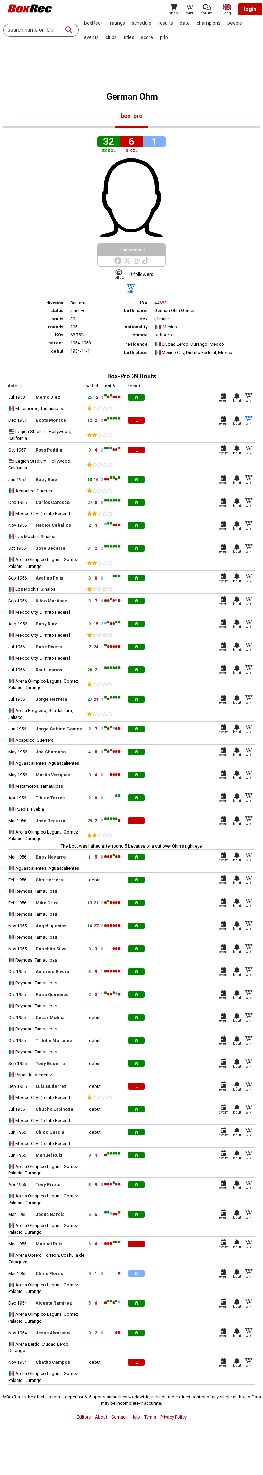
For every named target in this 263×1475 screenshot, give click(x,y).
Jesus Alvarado (53, 1332)
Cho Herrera (49, 879)
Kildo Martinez (51, 600)
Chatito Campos (53, 1362)
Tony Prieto (48, 1184)
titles (129, 37)
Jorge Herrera (51, 699)
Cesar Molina (50, 1017)
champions (209, 23)
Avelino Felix (49, 578)
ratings (117, 23)
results (165, 23)
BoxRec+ (93, 23)
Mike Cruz (47, 902)
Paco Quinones (52, 994)
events (91, 37)
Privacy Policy (173, 1417)
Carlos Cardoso (53, 502)
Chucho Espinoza (54, 1109)
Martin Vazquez (53, 774)
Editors (84, 1417)
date (185, 23)
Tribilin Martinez (54, 1040)
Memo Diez (48, 397)
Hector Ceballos (53, 525)
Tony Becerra (50, 1063)
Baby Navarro (51, 857)
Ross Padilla (49, 450)
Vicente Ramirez (54, 1303)
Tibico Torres (50, 797)
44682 (160, 302)
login (250, 9)
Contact (119, 1417)
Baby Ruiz (46, 479)
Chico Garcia (50, 1132)
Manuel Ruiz (49, 1155)
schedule (141, 23)
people (234, 23)
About (101, 1417)
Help (135, 1417)
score (147, 37)
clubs (111, 37)
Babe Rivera (49, 646)
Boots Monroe (51, 420)
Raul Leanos (49, 669)
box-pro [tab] (132, 115)
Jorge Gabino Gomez (59, 729)
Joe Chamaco (51, 751)
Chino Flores (49, 1273)
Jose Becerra (50, 548)
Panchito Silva (51, 948)
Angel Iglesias (51, 925)
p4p (164, 37)
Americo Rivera (53, 971)
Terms (150, 1417)
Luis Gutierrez (51, 1086)
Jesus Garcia (50, 1214)
